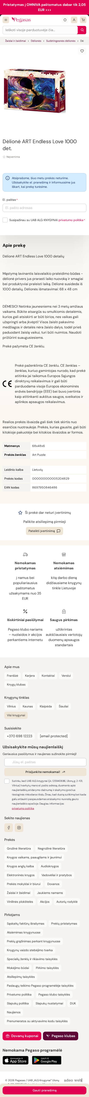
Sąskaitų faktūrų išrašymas (25, 923)
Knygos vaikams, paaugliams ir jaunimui (34, 857)
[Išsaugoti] (82, 51)
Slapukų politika (18, 1003)
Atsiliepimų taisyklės (21, 977)
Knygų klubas (16, 684)
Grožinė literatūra (19, 848)
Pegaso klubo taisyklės (54, 994)
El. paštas (9, 200)
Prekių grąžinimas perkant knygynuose (33, 941)
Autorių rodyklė (67, 902)
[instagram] (19, 827)
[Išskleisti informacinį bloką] (65, 20)
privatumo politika (71, 220)
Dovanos (53, 884)
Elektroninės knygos (21, 875)
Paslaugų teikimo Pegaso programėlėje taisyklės (40, 986)
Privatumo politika (19, 994)
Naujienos (14, 1012)
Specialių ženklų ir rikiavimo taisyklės (32, 959)
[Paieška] (81, 30)
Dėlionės (36, 41)
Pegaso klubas (63, 1036)
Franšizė (12, 676)
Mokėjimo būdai (18, 968)
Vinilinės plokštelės (20, 902)
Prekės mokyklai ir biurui (23, 884)
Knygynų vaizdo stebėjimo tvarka (30, 950)
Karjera (30, 676)
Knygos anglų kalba (20, 866)
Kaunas (28, 706)
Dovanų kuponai (24, 1036)
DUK (73, 1003)
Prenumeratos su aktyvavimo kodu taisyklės (37, 1021)
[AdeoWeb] (74, 1080)
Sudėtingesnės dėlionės (60, 41)
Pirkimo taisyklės (47, 968)
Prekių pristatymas (64, 923)
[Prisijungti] (74, 20)
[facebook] (8, 827)
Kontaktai (48, 676)
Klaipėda (46, 706)
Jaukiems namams (50, 893)
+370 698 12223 (19, 736)
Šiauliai (63, 706)
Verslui (66, 676)
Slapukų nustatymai (49, 1003)
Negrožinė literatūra (51, 848)
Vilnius (11, 706)
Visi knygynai (16, 715)
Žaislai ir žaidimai (15, 41)
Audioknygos (50, 866)
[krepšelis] (83, 20)
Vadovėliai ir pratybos (56, 875)
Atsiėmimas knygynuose (23, 932)
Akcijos (44, 902)
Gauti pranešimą (45, 1090)
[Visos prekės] (6, 20)
